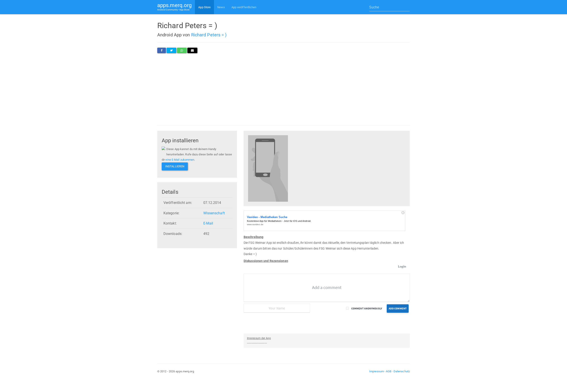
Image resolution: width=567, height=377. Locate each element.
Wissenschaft (214, 213)
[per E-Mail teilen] (192, 50)
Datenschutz (402, 371)
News (221, 7)
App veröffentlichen (243, 7)
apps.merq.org (174, 6)
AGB (388, 371)
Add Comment (398, 308)
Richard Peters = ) (209, 34)
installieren (174, 166)
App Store (204, 7)
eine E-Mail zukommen (179, 159)
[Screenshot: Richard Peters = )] (268, 168)
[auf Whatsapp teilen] (181, 50)
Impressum (376, 371)
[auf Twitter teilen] (171, 50)
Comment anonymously (366, 308)
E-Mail (208, 223)
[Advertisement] (283, 89)
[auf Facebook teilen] (161, 50)
